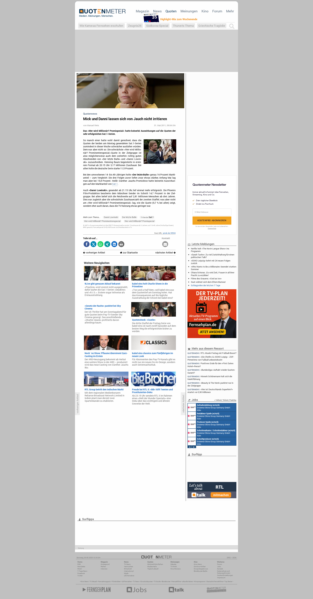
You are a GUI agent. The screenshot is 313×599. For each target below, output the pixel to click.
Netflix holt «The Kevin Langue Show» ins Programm (210, 250)
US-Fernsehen (129, 576)
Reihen (103, 566)
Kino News (85, 581)
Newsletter (81, 566)
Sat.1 (115, 183)
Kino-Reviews (176, 569)
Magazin (142, 11)
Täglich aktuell (152, 569)
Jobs (219, 566)
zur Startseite (130, 252)
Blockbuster (166, 581)
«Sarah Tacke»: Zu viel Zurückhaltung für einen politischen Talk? (212, 256)
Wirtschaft (128, 569)
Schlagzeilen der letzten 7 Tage (205, 285)
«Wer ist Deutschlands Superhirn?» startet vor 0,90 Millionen (210, 390)
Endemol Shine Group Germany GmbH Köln (213, 407)
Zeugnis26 (135, 26)
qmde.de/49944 (169, 233)
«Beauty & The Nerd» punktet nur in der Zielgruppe (210, 384)
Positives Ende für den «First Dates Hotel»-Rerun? (210, 364)
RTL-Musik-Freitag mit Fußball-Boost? (211, 353)
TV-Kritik (174, 566)
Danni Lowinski (111, 217)
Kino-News (198, 564)
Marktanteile (152, 566)
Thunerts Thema (183, 26)
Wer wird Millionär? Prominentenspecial (102, 221)
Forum (217, 11)
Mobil (79, 569)
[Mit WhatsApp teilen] (100, 244)
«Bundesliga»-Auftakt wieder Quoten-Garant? (211, 371)
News (157, 11)
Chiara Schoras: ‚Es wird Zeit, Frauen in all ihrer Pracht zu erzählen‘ (212, 274)
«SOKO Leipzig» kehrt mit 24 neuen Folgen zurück (210, 262)
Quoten (171, 11)
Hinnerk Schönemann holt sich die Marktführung (209, 377)
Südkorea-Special (157, 26)
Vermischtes (128, 566)
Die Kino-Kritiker (200, 566)
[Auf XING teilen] (107, 244)
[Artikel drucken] (121, 244)
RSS (79, 564)
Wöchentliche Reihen (155, 564)
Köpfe (126, 573)
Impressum (221, 578)
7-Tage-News (82, 571)
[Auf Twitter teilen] (93, 244)
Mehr (230, 11)
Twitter (79, 576)
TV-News (127, 564)
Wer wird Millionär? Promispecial (139, 221)
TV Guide (157, 581)
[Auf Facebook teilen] (86, 244)
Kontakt (220, 569)
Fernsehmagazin (104, 581)
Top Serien (228, 581)
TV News (136, 581)
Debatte (173, 564)
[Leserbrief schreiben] (165, 244)
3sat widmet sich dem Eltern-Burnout (208, 281)
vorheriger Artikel (95, 252)
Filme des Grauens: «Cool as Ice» (206, 278)
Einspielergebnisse (201, 569)
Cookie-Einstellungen (225, 575)
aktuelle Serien (187, 581)
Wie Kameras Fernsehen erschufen (101, 26)
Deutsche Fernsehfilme (215, 581)
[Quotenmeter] (102, 13)
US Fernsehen (127, 581)
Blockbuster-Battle (200, 571)
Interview (104, 569)
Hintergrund (105, 564)
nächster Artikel (164, 252)
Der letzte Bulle (129, 217)
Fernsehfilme (176, 581)
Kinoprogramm (199, 581)
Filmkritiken (116, 581)
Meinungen (189, 11)
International (129, 571)
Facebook (81, 573)
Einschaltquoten (147, 581)
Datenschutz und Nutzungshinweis (223, 572)
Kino (205, 11)
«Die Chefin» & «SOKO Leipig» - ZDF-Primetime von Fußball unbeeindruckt (210, 358)
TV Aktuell (93, 581)
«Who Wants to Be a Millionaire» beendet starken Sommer (213, 268)
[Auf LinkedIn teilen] (114, 244)
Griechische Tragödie (211, 26)
